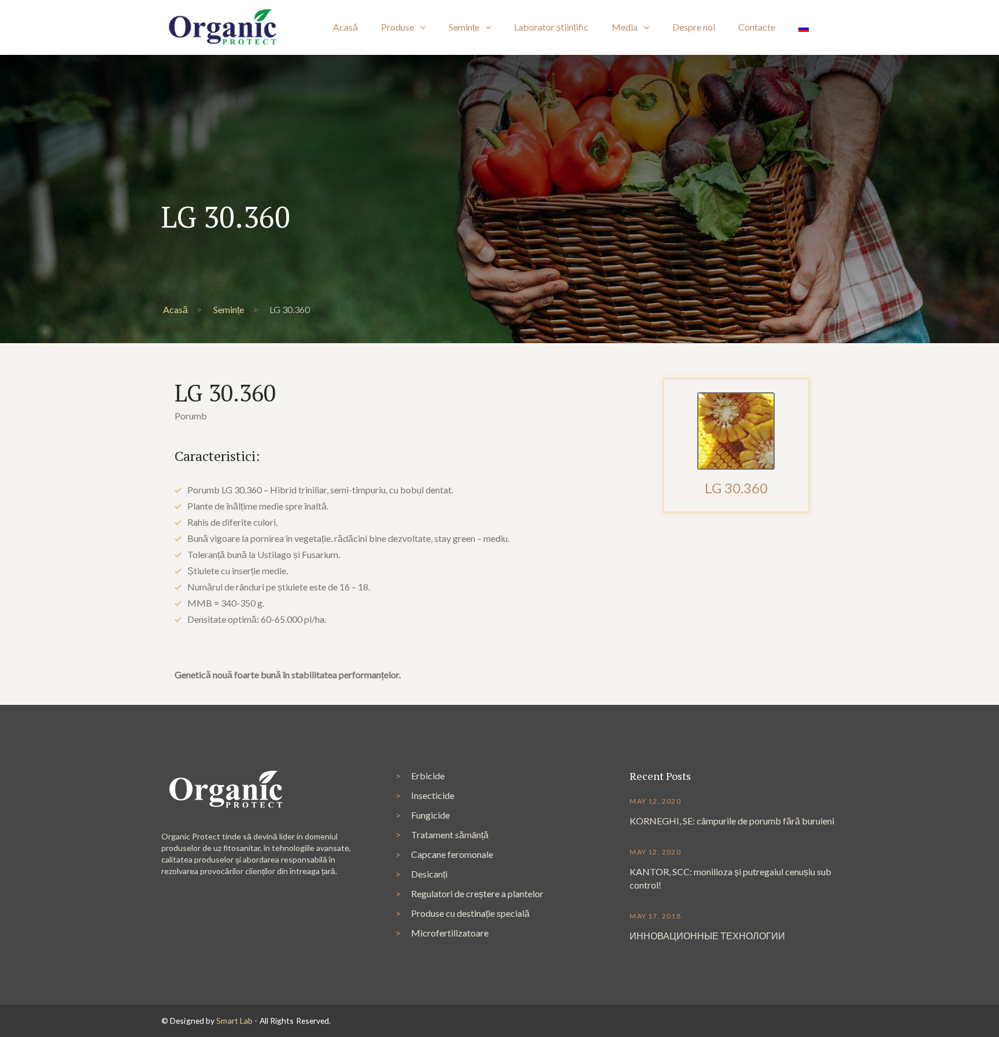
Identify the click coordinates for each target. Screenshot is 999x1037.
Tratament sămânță (450, 834)
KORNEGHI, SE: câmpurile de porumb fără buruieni (732, 820)
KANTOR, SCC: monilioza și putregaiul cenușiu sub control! (730, 878)
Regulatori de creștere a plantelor (477, 893)
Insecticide (432, 795)
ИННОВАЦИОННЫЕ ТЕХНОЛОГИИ (707, 935)
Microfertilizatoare (450, 932)
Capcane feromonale (452, 854)
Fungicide (430, 814)
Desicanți (429, 873)
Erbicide (428, 775)
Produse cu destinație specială (470, 913)
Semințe (228, 309)
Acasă (175, 309)
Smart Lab (234, 1020)
